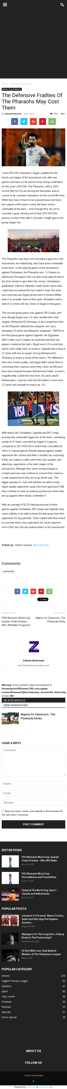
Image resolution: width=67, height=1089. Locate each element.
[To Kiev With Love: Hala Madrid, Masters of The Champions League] (10, 955)
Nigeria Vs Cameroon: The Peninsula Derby (50, 619)
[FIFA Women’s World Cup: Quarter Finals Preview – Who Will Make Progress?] (10, 861)
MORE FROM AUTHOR (16, 705)
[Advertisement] (33, 44)
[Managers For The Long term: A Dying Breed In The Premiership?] (10, 938)
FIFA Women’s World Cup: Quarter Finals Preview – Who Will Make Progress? (16, 621)
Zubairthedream (12, 113)
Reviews (6, 1006)
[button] (62, 4)
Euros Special (9, 1017)
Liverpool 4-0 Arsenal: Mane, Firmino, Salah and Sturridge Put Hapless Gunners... (43, 919)
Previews (7, 1001)
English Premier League (15, 981)
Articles (6, 975)
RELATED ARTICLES (14, 700)
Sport (5, 991)
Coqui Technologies (33, 1075)
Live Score (31, 1087)
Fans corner (8, 996)
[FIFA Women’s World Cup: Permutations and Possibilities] (10, 878)
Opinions (7, 986)
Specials (6, 1012)
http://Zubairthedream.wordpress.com (33, 665)
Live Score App (45, 1087)
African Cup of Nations (12, 89)
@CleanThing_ (41, 545)
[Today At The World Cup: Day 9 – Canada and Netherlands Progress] (10, 895)
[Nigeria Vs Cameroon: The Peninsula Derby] (10, 718)
